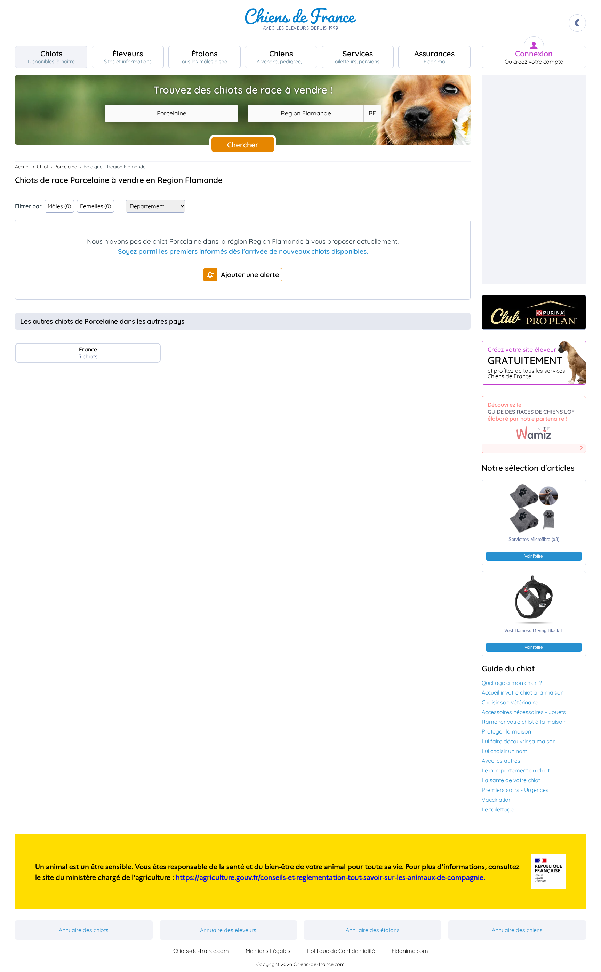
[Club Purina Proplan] (534, 312)
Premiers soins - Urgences (515, 790)
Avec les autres (501, 760)
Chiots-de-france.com (201, 950)
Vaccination (497, 799)
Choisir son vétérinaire (510, 702)
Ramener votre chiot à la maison (524, 721)
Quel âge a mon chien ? (512, 683)
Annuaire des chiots (84, 929)
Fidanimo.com (410, 950)
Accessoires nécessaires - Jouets (524, 712)
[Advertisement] (242, 428)
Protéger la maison (506, 731)
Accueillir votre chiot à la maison (523, 692)
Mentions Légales (268, 950)
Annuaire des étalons (373, 929)
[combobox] (171, 113)
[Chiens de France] (300, 23)
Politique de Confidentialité (341, 950)
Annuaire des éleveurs (228, 929)
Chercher (242, 144)
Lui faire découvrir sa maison (519, 741)
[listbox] (371, 113)
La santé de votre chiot (511, 780)
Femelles (95, 206)
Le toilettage (498, 809)
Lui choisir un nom (505, 751)
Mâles (59, 206)
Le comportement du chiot (516, 770)
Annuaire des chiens (517, 929)
